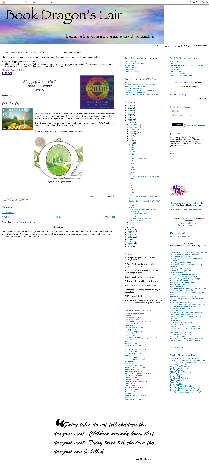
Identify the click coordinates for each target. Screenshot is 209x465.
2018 (130, 118)
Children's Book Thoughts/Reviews (139, 90)
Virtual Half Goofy (177, 336)
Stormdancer (130, 383)
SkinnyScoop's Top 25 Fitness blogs (185, 326)
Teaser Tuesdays (177, 374)
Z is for (131, 145)
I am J (127, 348)
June (132, 138)
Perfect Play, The (132, 369)
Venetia (128, 393)
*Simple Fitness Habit (179, 273)
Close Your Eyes (132, 320)
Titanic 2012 (130, 391)
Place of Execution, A (133, 371)
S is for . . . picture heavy (138, 161)
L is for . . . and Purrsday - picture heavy (144, 176)
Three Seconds (131, 389)
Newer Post (7, 217)
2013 (130, 234)
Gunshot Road (131, 336)
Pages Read (175, 67)
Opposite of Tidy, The (133, 365)
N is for (131, 172)
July (131, 136)
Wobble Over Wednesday (180, 366)
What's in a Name (132, 71)
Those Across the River (134, 387)
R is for (131, 163)
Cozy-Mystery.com (188, 223)
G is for (132, 187)
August (132, 134)
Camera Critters (176, 384)
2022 (130, 108)
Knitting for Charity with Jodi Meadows (186, 312)
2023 (130, 105)
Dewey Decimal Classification (182, 291)
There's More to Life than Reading (184, 203)
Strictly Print (175, 69)
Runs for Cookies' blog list (181, 322)
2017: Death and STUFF (180, 257)
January (133, 227)
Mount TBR (129, 65)
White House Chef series (135, 395)
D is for (131, 194)
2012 (130, 237)
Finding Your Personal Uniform (183, 296)
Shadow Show (131, 377)
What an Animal (131, 69)
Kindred (128, 355)
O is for (7, 73)
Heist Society (130, 340)
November (134, 127)
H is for (131, 185)
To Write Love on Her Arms (181, 334)
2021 (130, 110)
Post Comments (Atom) (24, 222)
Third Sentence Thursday (180, 372)
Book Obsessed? (177, 287)
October (133, 129)
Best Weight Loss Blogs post (182, 283)
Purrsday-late (134, 216)
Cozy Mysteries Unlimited (188, 225)
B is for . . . (133, 205)
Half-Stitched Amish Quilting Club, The (141, 338)
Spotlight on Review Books (136, 92)
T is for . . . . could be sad (138, 158)
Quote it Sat (175, 376)
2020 (130, 113)
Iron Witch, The (131, 351)
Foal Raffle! (188, 243)
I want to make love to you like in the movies (188, 304)
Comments (178, 115)
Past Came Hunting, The (135, 367)
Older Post (110, 217)
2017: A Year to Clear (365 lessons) (184, 255)
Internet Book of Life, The (135, 350)
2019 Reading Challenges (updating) (140, 84)
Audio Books (175, 62)
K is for (131, 179)
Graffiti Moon (130, 334)
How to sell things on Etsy (180, 302)
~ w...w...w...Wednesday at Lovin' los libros (187, 360)
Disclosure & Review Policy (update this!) (142, 94)
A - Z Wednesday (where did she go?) (185, 392)
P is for (131, 167)
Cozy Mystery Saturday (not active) (184, 390)
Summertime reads (178, 330)
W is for (132, 152)
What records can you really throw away (186, 338)
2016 (9, 200)
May (131, 141)
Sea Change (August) (179, 324)
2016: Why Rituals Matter (180, 263)
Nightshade (130, 363)
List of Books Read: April (138, 220)
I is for (131, 183)
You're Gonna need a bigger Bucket (185, 340)
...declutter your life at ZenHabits (183, 275)
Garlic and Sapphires (134, 332)
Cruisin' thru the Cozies (134, 64)
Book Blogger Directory (179, 285)
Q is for (132, 165)
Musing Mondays (177, 380)
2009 (130, 244)
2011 (130, 239)
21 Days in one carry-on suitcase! (184, 277)
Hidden (128, 342)
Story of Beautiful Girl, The (136, 385)
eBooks (173, 64)
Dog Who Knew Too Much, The (138, 322)
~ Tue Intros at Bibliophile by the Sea (185, 358)
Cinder (128, 316)
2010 (130, 242)
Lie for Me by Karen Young (136, 357)
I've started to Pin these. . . (135, 314)
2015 (130, 230)
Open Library (175, 320)
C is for (131, 199)
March (132, 222)
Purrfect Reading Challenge (136, 67)
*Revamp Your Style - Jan (180, 271)
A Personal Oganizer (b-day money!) (185, 279)
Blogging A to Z (17, 200)
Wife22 (128, 397)
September (134, 132)
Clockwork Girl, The (133, 318)
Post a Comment (8, 213)
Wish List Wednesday (179, 368)
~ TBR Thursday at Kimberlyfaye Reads (186, 362)
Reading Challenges (192, 209)
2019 (130, 115)
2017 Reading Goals (133, 88)
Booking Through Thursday (181, 386)
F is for (131, 190)
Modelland (129, 361)
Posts (176, 111)
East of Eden (130, 326)
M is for (132, 174)
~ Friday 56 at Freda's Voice (181, 364)
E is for (131, 192)
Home (58, 217)
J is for (131, 181)
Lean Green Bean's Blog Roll (182, 314)
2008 (130, 246)
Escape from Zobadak (134, 328)
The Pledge (184, 82)
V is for (131, 154)
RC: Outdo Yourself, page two (140, 218)
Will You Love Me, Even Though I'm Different (188, 253)
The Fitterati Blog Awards (180, 332)
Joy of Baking (175, 310)
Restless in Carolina (133, 375)
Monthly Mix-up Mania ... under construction (188, 65)
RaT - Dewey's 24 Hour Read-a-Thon (143, 196)
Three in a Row (176, 71)
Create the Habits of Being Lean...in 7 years (188, 289)
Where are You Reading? (180, 73)
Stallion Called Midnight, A (136, 381)
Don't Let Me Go (131, 324)
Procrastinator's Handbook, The (138, 373)
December (134, 125)
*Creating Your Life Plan (180, 269)
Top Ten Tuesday (177, 370)
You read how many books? (181, 75)
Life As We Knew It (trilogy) (136, 359)
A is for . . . (133, 207)
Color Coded (130, 62)
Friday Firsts (175, 382)
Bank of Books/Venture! (179, 281)
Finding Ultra (130, 330)
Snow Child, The (132, 379)
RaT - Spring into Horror (138, 214)
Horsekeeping (131, 344)
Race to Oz (45, 114)
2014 (130, 232)
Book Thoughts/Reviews (135, 86)
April (131, 143)
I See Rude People (133, 346)
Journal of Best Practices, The (137, 353)
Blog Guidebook (177, 347)
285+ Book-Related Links (180, 236)
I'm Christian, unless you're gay (183, 306)
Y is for (131, 147)
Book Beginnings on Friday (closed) (185, 388)
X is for (131, 149)
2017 (130, 120)
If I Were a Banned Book (180, 308)
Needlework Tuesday (179, 378)
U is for (131, 156)
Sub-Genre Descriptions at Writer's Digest (187, 328)
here (10, 96)
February (133, 225)
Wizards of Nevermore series (137, 399)
